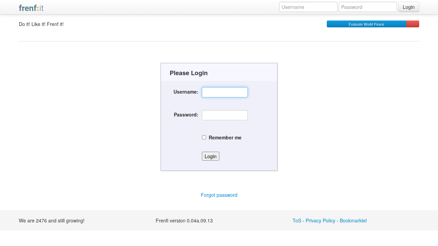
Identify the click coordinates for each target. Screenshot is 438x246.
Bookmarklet (353, 220)
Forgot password (219, 194)
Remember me (225, 137)
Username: (185, 91)
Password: (186, 114)
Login (409, 6)
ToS (297, 220)
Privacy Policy (320, 220)
